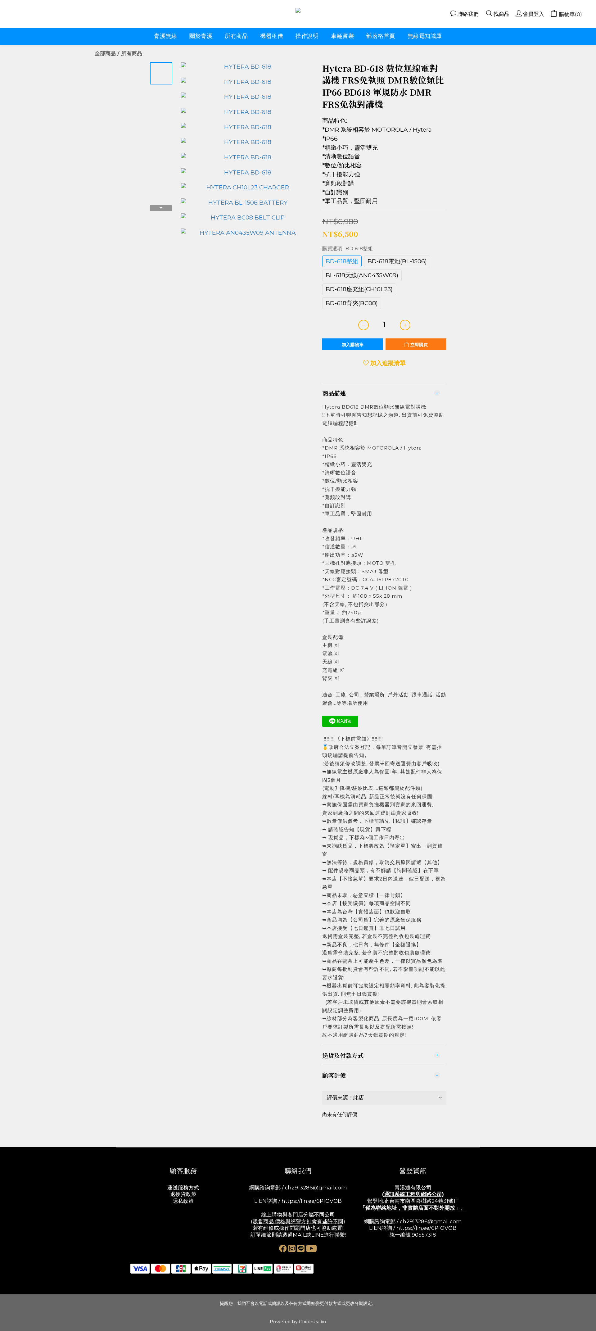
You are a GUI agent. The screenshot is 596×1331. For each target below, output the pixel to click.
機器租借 (271, 36)
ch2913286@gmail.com (316, 1187)
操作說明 (307, 36)
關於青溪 (200, 36)
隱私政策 (183, 1201)
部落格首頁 (380, 36)
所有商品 (236, 36)
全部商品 (105, 53)
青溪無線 (165, 36)
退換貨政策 (183, 1194)
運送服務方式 (183, 1187)
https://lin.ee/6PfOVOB (312, 1201)
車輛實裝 (342, 36)
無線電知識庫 (425, 36)
